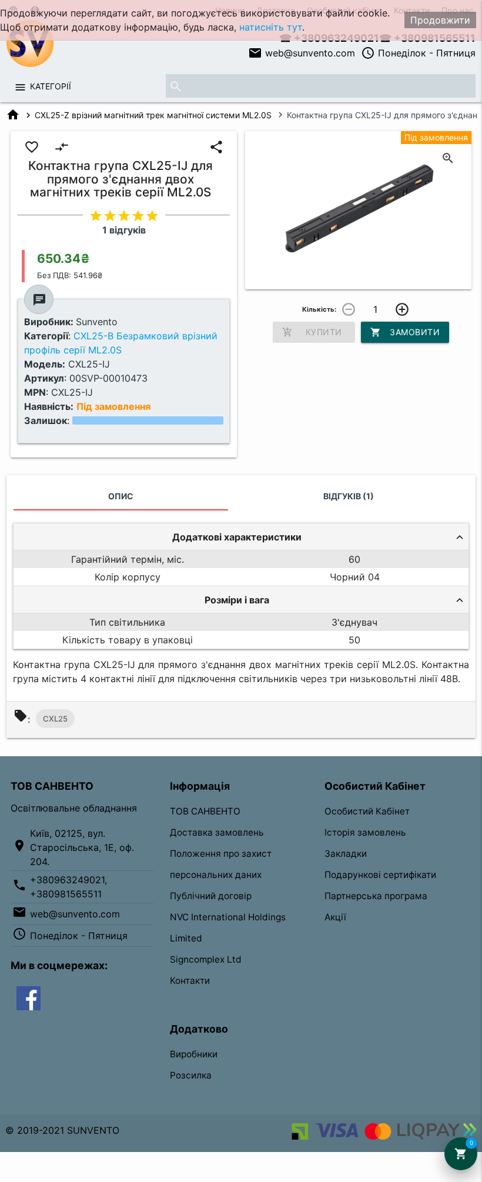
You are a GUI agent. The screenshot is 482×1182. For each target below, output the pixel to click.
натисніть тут (270, 27)
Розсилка (191, 1075)
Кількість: (319, 309)
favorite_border (31, 147)
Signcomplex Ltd (206, 959)
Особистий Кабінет (367, 811)
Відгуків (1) (348, 496)
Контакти (190, 980)
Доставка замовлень (217, 832)
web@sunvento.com (301, 53)
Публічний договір (211, 895)
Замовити (405, 332)
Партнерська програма (375, 895)
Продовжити (440, 20)
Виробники (193, 1054)
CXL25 (55, 718)
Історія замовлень (365, 832)
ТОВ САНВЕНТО (205, 811)
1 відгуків (124, 230)
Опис (120, 496)
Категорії (50, 86)
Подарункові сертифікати (380, 874)
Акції (335, 917)
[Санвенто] (28, 997)
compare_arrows (61, 147)
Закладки (345, 853)
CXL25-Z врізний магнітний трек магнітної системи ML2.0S (153, 115)
